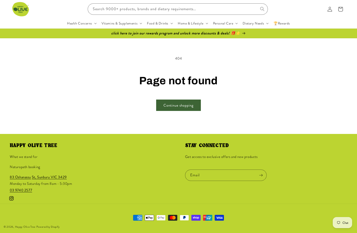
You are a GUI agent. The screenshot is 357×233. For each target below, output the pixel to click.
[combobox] (178, 9)
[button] (81, 23)
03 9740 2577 (21, 190)
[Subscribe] (261, 175)
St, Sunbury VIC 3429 (49, 177)
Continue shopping (178, 105)
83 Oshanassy (20, 177)
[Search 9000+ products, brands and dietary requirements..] (262, 9)
